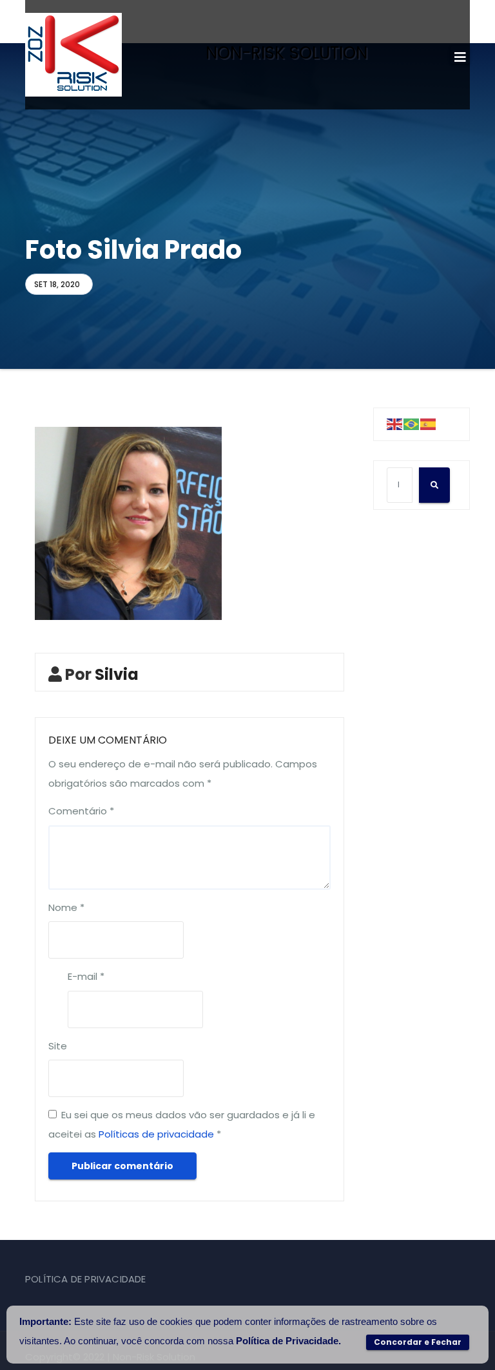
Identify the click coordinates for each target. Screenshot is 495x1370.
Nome (66, 907)
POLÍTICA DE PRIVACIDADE (85, 1279)
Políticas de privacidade (156, 1134)
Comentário (81, 811)
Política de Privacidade (287, 1340)
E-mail (86, 976)
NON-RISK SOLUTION (286, 52)
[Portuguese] (411, 424)
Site (57, 1046)
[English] (395, 424)
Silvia (117, 674)
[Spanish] (428, 424)
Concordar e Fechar (417, 1342)
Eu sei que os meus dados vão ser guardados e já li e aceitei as (181, 1124)
